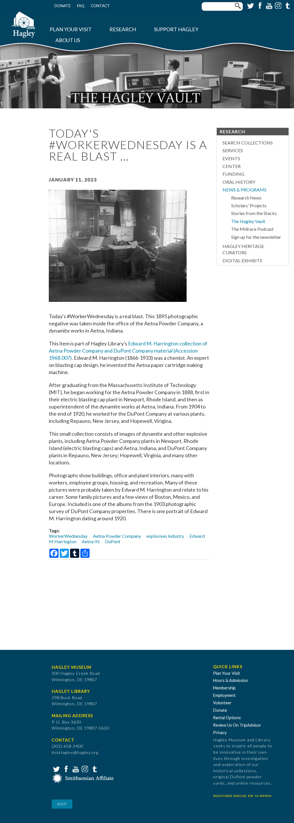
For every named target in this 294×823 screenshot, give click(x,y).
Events (231, 158)
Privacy (220, 732)
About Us (67, 40)
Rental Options (227, 717)
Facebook (259, 5)
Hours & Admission (230, 680)
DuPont (112, 541)
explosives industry (165, 536)
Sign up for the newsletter (256, 237)
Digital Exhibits (242, 260)
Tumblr (287, 5)
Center (232, 166)
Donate (63, 5)
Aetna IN (91, 541)
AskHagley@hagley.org (75, 752)
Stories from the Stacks (254, 213)
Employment (224, 695)
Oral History (239, 182)
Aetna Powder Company (117, 536)
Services (233, 150)
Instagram (277, 5)
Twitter (250, 5)
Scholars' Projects (248, 205)
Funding (233, 174)
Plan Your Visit (71, 29)
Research (122, 29)
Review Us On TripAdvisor (237, 725)
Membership (224, 687)
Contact (100, 5)
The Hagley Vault (248, 221)
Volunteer (222, 702)
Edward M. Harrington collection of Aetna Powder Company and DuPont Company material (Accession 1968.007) (128, 350)
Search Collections (248, 142)
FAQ (80, 5)
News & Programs (244, 189)
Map (62, 804)
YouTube (268, 5)
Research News (246, 197)
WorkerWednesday (68, 536)
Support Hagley (176, 29)
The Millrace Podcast (252, 229)
